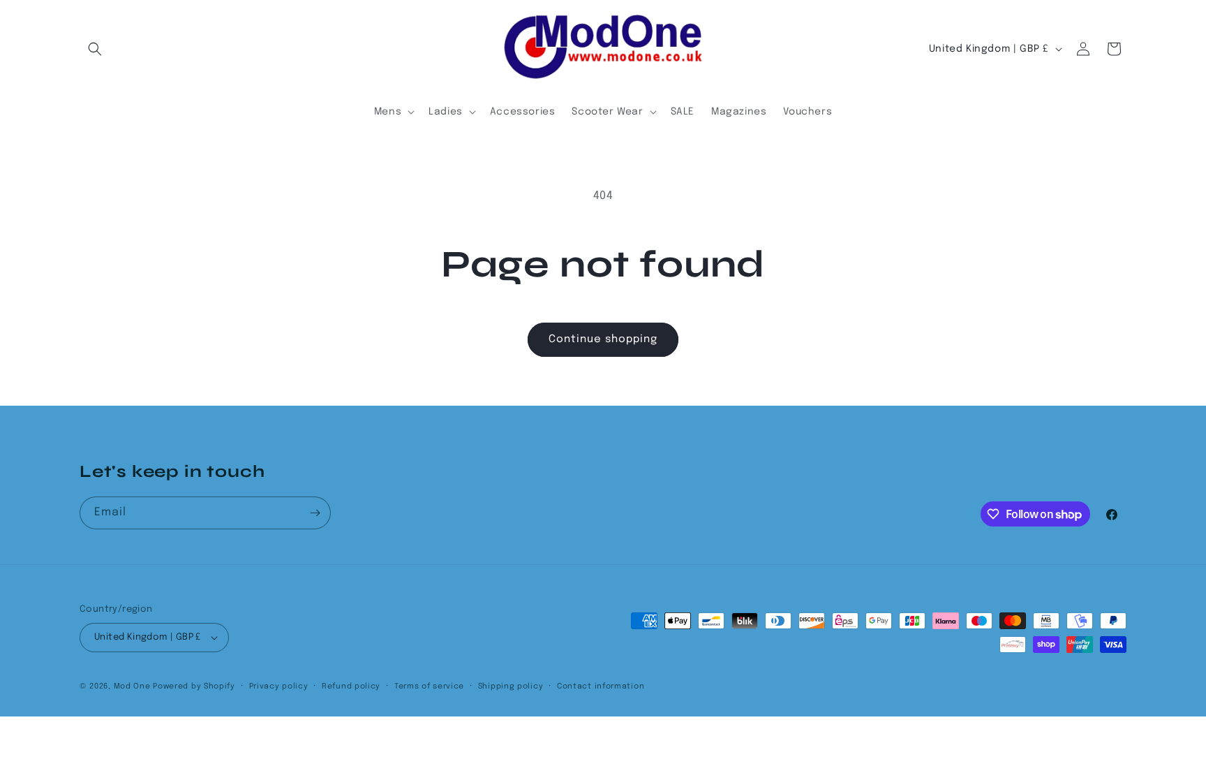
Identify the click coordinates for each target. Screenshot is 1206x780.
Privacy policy (278, 686)
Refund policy (351, 686)
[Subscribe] (314, 512)
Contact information (600, 686)
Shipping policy (511, 686)
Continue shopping (603, 339)
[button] (95, 49)
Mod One (132, 686)
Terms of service (429, 686)
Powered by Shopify (194, 686)
